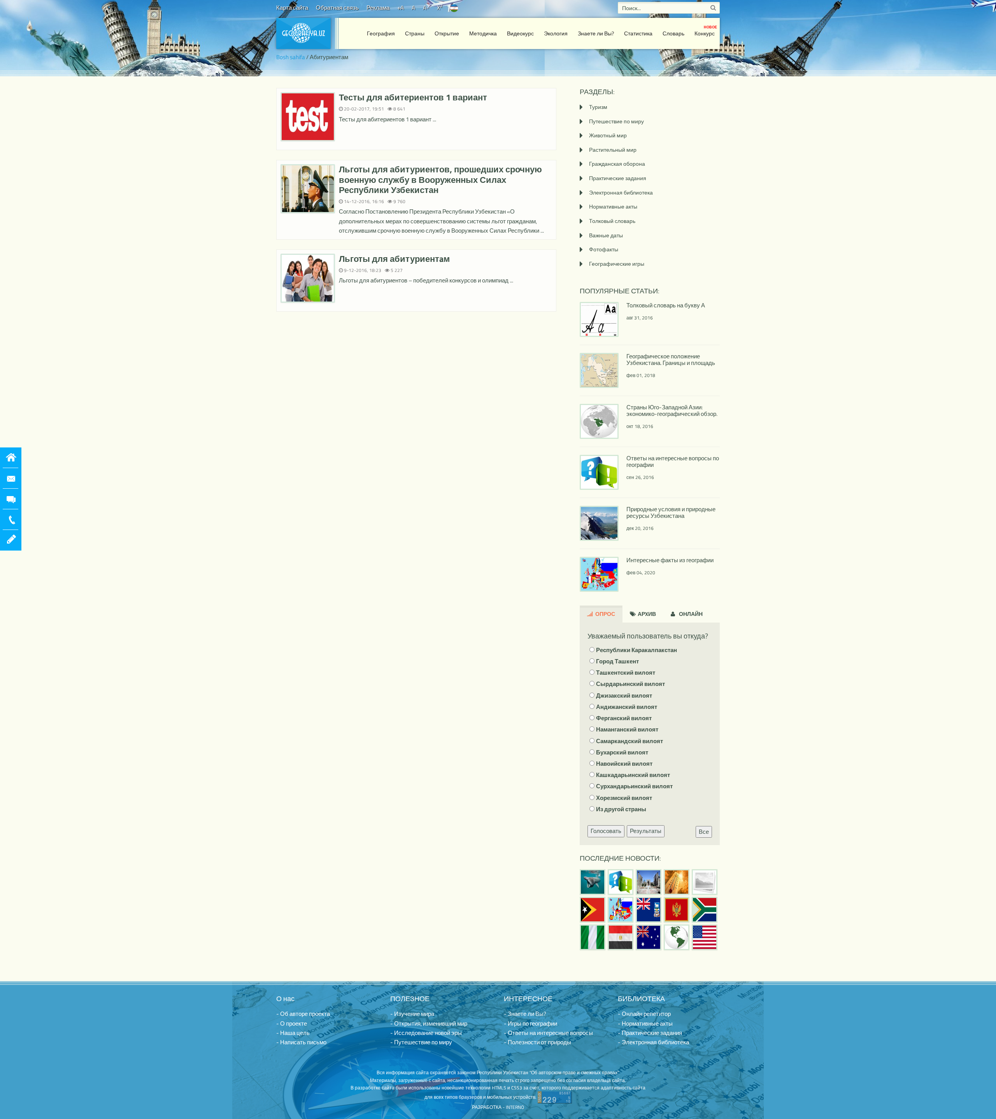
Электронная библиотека (621, 192)
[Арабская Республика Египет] (620, 937)
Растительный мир (613, 150)
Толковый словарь (612, 221)
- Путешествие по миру (421, 1042)
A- (426, 7)
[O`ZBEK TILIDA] (454, 7)
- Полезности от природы (537, 1042)
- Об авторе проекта (303, 1013)
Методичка (483, 33)
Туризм (598, 107)
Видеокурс (520, 33)
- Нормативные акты (645, 1023)
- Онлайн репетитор (644, 1013)
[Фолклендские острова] (648, 910)
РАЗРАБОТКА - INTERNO (498, 1107)
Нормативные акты (613, 206)
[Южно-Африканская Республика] (704, 910)
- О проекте (291, 1023)
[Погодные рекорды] (676, 882)
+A (400, 7)
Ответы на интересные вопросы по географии (672, 461)
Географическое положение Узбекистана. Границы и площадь (670, 359)
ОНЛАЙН (690, 614)
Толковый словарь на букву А (665, 305)
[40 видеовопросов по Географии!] (620, 882)
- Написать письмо (301, 1042)
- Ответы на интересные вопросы (548, 1032)
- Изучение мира (412, 1013)
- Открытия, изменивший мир (428, 1023)
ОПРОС (604, 614)
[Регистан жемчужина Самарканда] (648, 882)
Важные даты (606, 235)
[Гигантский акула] (592, 882)
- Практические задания (650, 1032)
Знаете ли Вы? (596, 33)
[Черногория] (676, 910)
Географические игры (616, 264)
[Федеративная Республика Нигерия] (592, 937)
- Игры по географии (530, 1023)
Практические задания (617, 178)
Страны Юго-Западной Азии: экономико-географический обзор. (671, 410)
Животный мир (608, 135)
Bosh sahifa (290, 57)
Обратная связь (337, 7)
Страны (414, 33)
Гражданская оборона (617, 164)
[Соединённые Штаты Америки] (704, 937)
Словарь (673, 33)
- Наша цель (293, 1032)
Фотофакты (603, 249)
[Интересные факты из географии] (620, 910)
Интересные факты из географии (670, 560)
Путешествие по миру (616, 121)
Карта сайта (292, 7)
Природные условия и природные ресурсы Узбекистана (670, 512)
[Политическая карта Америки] (676, 937)
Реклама (377, 7)
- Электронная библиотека (653, 1042)
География (381, 33)
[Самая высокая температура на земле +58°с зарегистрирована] (704, 882)
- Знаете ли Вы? (525, 1013)
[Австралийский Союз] (648, 937)
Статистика (638, 33)
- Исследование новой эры (426, 1032)
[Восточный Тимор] (592, 910)
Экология (556, 33)
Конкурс (705, 31)
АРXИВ (646, 614)
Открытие (447, 33)
